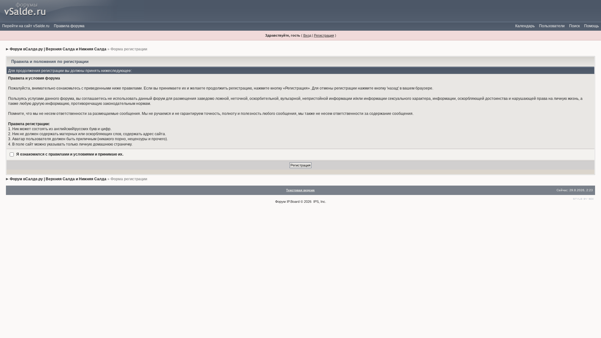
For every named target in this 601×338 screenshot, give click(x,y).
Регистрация (324, 35)
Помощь (591, 26)
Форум (280, 201)
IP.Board (293, 201)
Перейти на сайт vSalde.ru (25, 26)
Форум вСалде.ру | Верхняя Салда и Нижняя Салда (58, 49)
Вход (307, 35)
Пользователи (552, 26)
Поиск (574, 26)
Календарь (525, 26)
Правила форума (69, 26)
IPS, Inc (319, 201)
